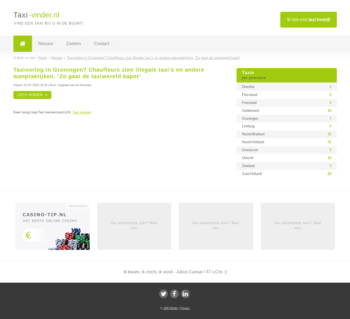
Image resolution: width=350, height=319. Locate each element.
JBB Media (170, 308)
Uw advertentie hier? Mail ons (134, 225)
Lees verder (32, 95)
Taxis (254, 75)
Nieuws (45, 43)
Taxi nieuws (81, 112)
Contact (101, 43)
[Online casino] (56, 228)
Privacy (185, 308)
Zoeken (73, 43)
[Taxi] (22, 44)
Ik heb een (308, 19)
